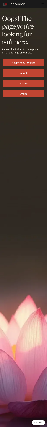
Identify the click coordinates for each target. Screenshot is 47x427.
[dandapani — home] (14, 4)
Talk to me (38, 422)
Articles (23, 83)
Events (23, 93)
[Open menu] (43, 4)
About (23, 73)
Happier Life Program (24, 62)
